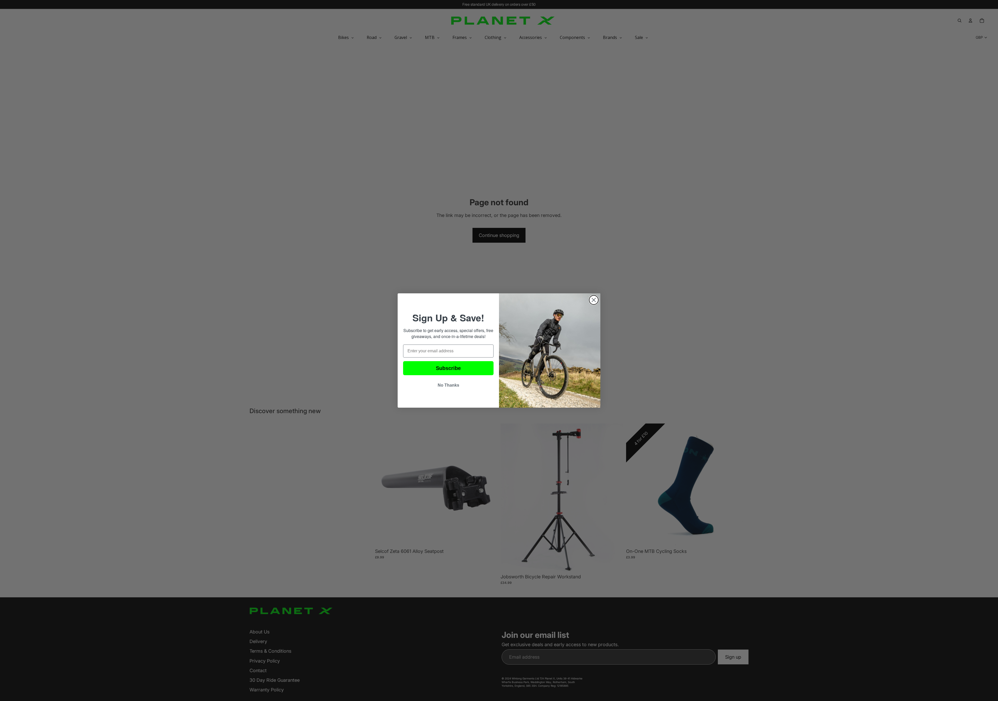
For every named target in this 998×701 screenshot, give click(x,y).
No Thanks (448, 385)
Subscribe (448, 368)
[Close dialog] (593, 300)
